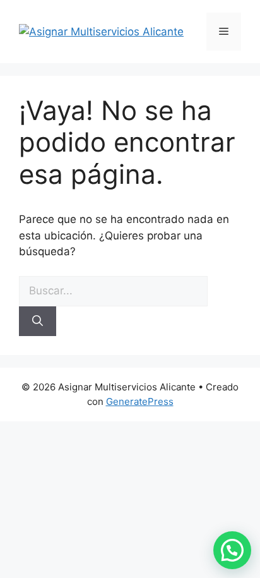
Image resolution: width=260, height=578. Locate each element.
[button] (232, 550)
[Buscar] (37, 321)
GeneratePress (140, 401)
